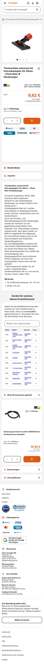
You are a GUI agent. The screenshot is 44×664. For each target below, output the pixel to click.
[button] (5, 94)
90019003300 (28, 340)
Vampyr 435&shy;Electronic (17, 346)
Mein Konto (6, 494)
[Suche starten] (37, 9)
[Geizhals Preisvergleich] (19, 509)
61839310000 (28, 334)
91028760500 (28, 368)
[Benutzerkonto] (32, 3)
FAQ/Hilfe (5, 498)
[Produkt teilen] (38, 68)
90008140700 (28, 378)
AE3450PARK (17, 383)
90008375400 (28, 383)
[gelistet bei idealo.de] (6, 509)
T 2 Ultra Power (18, 368)
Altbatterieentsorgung (10, 646)
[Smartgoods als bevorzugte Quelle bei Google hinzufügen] (14, 540)
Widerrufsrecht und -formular (13, 655)
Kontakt (5, 502)
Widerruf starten (22, 620)
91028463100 (28, 363)
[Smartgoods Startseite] (13, 3)
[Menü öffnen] (5, 3)
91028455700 (28, 373)
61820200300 (28, 346)
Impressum (6, 632)
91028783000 (28, 352)
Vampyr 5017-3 (17, 363)
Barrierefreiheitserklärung (11, 650)
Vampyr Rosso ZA (17, 340)
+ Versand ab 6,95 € (32, 101)
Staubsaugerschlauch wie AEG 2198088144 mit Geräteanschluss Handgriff (22, 433)
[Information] (28, 3)
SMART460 (16, 378)
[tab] (22, 168)
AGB (3, 641)
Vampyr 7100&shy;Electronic (17, 334)
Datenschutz (6, 636)
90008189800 (28, 357)
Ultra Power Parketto (16, 373)
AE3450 (15, 358)
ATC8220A (16, 352)
